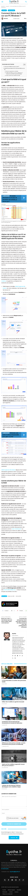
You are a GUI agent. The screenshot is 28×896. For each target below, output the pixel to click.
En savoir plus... (5, 868)
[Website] (15, 657)
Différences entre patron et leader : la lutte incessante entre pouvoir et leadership (13, 743)
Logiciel (7, 6)
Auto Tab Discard (16, 529)
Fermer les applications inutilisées (12, 71)
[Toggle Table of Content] (23, 64)
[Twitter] (4, 880)
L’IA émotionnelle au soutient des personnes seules (14, 681)
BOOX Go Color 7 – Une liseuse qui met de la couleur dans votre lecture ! (6, 621)
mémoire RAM (18, 596)
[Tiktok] (23, 880)
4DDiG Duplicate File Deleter (8, 470)
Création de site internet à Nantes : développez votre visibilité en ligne (11, 786)
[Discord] (12, 880)
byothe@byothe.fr (15, 871)
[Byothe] (2, 19)
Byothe (6, 18)
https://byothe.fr (15, 635)
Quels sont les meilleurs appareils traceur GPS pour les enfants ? (13, 765)
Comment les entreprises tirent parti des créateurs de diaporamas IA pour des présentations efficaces (21, 623)
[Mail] (17, 655)
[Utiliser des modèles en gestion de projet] (14, 693)
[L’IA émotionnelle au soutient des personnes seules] (14, 672)
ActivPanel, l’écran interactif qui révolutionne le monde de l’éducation (12, 722)
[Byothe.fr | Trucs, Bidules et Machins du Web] (14, 2)
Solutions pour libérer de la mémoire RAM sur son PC (14, 69)
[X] (12, 657)
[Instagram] (15, 655)
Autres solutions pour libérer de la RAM (13, 75)
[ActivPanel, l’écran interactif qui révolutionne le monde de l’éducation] (14, 713)
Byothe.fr (3, 6)
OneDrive (3, 281)
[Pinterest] (19, 655)
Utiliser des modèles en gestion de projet (13, 702)
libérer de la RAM (11, 596)
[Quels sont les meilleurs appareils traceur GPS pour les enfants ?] (14, 756)
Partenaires (11, 10)
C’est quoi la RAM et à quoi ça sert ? (11, 66)
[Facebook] (12, 655)
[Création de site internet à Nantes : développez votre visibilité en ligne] (14, 777)
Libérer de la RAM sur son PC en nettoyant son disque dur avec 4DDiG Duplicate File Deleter (14, 73)
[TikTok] (22, 655)
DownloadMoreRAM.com (10, 589)
